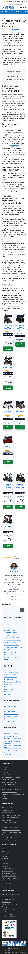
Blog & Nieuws (6, 798)
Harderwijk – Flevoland (8, 909)
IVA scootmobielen (9, 711)
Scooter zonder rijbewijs (11, 657)
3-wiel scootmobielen (10, 632)
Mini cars (4, 861)
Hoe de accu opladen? (8, 779)
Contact (4, 767)
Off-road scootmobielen (9, 822)
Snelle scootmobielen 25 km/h (11, 830)
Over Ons (5, 770)
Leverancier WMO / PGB (9, 787)
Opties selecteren (8, 348)
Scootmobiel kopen (9, 630)
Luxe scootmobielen (10, 719)
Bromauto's (7, 684)
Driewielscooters (7, 837)
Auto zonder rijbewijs (10, 674)
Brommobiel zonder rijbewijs (12, 682)
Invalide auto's (8, 689)
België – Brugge (6, 902)
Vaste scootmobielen (10, 642)
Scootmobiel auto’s (7, 871)
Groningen (5, 907)
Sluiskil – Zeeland (7, 914)
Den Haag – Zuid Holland (9, 904)
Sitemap (6, 946)
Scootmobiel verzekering (11, 750)
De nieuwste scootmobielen (10, 835)
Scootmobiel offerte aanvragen (13, 738)
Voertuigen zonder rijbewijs (12, 672)
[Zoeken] (22, 610)
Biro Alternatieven (7, 883)
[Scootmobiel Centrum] (7, 7)
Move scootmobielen (10, 709)
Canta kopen (8, 691)
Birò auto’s (5, 853)
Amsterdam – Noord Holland (10, 894)
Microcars (7, 687)
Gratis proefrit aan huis (11, 736)
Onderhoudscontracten (9, 784)
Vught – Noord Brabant (9, 916)
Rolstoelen (7, 659)
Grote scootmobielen (8, 825)
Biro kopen (7, 694)
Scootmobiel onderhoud (9, 782)
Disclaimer (12, 946)
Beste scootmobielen (10, 654)
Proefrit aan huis (7, 774)
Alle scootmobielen (7, 808)
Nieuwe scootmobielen (11, 716)
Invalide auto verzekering (9, 792)
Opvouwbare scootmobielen (12, 640)
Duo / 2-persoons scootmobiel (11, 815)
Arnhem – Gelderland (8, 899)
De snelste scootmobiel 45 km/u (13, 650)
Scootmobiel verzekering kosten (11, 789)
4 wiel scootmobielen (8, 812)
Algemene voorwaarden (14, 948)
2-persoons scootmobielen (12, 637)
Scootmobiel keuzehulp (11, 733)
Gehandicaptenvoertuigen (9, 840)
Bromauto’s (5, 863)
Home (3, 16)
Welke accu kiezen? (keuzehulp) (11, 777)
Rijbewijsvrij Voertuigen (9, 873)
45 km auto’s (5, 851)
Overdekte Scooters (8, 868)
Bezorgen (5, 772)
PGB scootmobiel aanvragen (12, 748)
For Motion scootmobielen (11, 706)
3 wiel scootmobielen (8, 810)
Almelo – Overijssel (7, 897)
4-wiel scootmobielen (10, 635)
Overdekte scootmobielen (11, 645)
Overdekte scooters (10, 652)
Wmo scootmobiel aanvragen (12, 745)
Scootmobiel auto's (9, 721)
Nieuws (18, 16)
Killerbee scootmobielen (11, 714)
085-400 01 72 (18, 4)
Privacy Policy (19, 946)
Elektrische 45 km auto (10, 677)
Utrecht (4, 912)
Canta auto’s (5, 856)
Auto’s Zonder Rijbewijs (9, 876)
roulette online (14, 145)
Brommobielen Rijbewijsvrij (10, 878)
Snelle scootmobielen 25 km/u (13, 647)
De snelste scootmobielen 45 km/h (12, 832)
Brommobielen (8, 679)
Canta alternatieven (7, 881)
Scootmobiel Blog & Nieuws (10, 16)
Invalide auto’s (6, 866)
